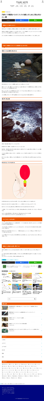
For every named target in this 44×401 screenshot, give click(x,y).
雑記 (3, 356)
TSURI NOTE (20, 398)
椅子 (10, 375)
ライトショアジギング (21, 372)
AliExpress (5, 364)
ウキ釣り (5, 366)
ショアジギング (13, 368)
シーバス (20, 368)
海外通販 (15, 375)
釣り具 (3, 350)
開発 (3, 353)
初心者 (5, 375)
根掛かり (13, 259)
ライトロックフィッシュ (32, 372)
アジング (38, 364)
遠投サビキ (14, 377)
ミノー (30, 370)
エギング (16, 366)
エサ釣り (3, 11)
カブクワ (4, 343)
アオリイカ (31, 364)
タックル (18, 370)
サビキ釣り (5, 368)
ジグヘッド (33, 368)
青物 (20, 377)
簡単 (4, 377)
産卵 (32, 375)
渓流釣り (21, 375)
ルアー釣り (4, 346)
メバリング (5, 372)
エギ (10, 366)
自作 (9, 377)
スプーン (39, 368)
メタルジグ (36, 370)
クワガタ (34, 366)
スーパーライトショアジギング (8, 370)
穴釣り (17, 259)
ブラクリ (8, 259)
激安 (27, 375)
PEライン (12, 364)
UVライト (18, 364)
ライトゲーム (12, 372)
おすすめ (24, 364)
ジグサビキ (26, 368)
